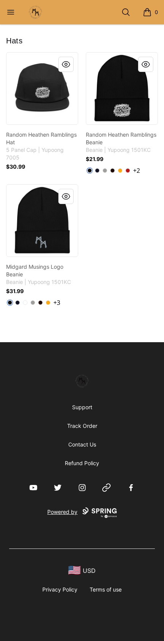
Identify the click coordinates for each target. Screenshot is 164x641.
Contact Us (82, 444)
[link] (42, 88)
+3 (56, 302)
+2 (136, 170)
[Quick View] (66, 64)
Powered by (62, 512)
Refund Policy (82, 463)
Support (82, 407)
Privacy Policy (59, 589)
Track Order (82, 426)
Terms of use (106, 589)
